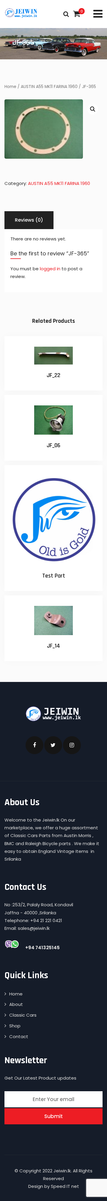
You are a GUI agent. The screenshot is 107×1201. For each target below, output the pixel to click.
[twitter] (53, 745)
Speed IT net (65, 1186)
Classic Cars (23, 1015)
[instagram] (72, 745)
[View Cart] (76, 14)
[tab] (29, 220)
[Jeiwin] (21, 13)
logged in (50, 268)
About (16, 1004)
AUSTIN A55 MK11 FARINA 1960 (49, 86)
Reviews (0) (29, 220)
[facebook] (34, 745)
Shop (15, 1026)
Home (10, 86)
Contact (18, 1036)
